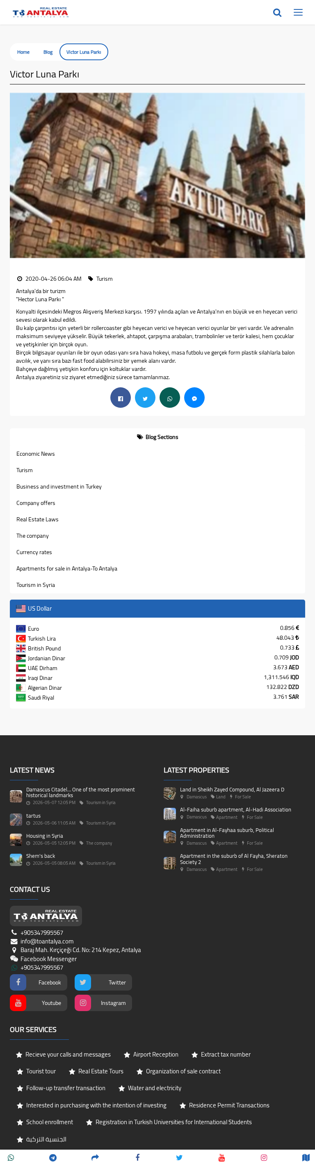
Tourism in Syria (35, 585)
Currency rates (34, 552)
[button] (16, 176)
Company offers (35, 503)
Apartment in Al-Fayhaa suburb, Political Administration (227, 833)
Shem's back (40, 856)
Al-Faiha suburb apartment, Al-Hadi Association (235, 809)
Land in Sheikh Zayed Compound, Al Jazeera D (232, 789)
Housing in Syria (44, 836)
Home (23, 52)
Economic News (35, 453)
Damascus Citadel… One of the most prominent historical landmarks (80, 792)
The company (32, 535)
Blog (47, 52)
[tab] (157, 436)
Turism (24, 470)
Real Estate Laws (37, 519)
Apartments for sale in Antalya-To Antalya (66, 568)
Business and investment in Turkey (59, 486)
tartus (33, 816)
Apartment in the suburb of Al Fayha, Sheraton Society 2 (234, 858)
